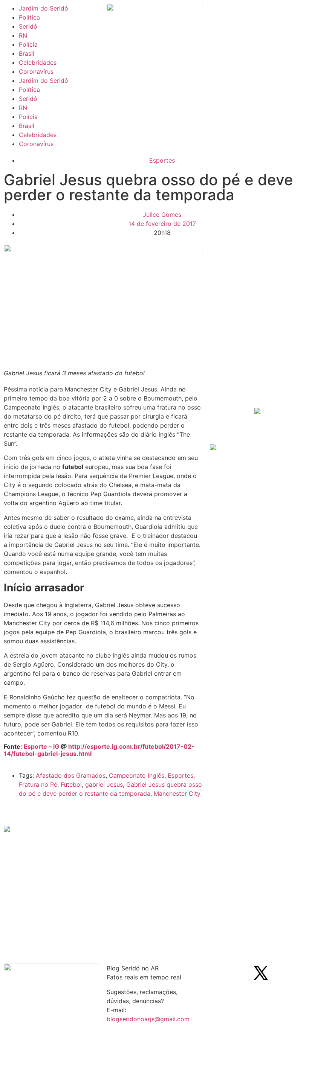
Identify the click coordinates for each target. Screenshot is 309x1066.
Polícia (28, 44)
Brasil (26, 53)
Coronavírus (36, 71)
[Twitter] (260, 973)
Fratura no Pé (38, 784)
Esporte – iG (41, 746)
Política (29, 17)
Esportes (162, 160)
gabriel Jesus (104, 784)
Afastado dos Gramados (71, 775)
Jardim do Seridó (43, 8)
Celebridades (38, 62)
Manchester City (177, 793)
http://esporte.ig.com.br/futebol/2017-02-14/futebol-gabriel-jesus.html (99, 750)
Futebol (71, 784)
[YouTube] (281, 973)
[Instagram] (240, 973)
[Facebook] (219, 973)
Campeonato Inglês (136, 775)
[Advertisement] (259, 349)
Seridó (28, 26)
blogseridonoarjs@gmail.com (148, 1019)
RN (23, 35)
